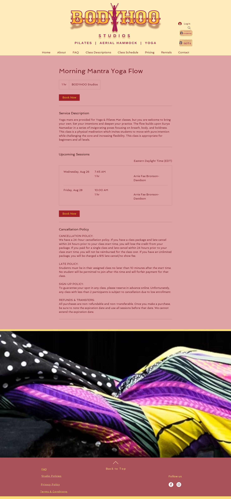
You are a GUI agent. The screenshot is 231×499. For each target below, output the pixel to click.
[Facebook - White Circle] (171, 484)
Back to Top (116, 468)
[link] (69, 97)
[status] (153, 161)
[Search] (189, 27)
